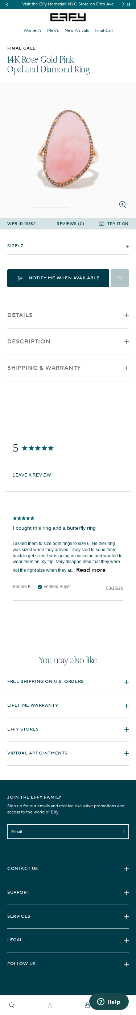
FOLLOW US (21, 964)
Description (29, 341)
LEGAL (15, 940)
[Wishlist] (120, 278)
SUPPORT (18, 892)
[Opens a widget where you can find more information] (109, 1002)
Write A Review (33, 475)
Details (20, 315)
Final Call (104, 30)
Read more (91, 569)
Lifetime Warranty (32, 705)
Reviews (70, 224)
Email (16, 831)
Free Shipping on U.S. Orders (45, 681)
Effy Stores (23, 729)
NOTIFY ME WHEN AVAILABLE (64, 278)
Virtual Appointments (37, 753)
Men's (53, 30)
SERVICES (18, 916)
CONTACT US (22, 868)
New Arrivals (77, 30)
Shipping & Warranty (44, 368)
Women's (32, 30)
